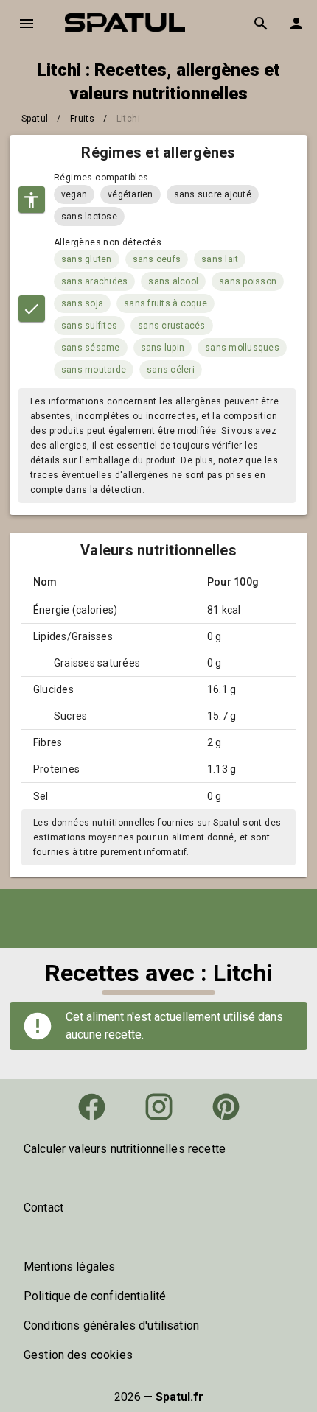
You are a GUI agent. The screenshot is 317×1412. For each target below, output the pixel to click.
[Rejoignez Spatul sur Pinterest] (226, 1107)
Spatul (34, 118)
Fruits (82, 118)
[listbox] (158, 1149)
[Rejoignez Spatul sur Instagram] (159, 1107)
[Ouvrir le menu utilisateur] (296, 23)
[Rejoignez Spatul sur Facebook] (91, 1107)
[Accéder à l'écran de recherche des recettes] (261, 23)
